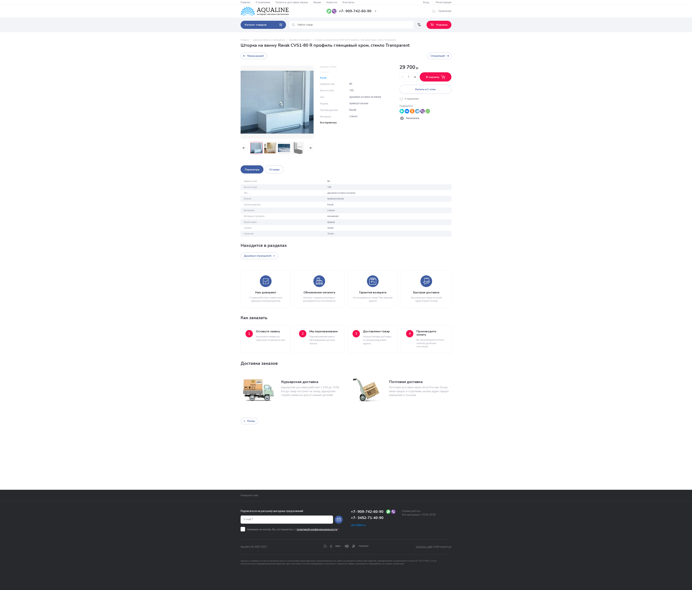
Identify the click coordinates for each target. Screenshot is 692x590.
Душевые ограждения (300, 40)
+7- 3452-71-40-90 (367, 517)
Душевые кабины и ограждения (269, 40)
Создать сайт (424, 546)
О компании (263, 2)
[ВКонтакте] (407, 111)
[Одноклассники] (412, 111)
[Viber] (422, 111)
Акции (317, 2)
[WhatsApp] (427, 111)
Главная (245, 2)
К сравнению (412, 98)
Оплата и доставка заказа (292, 2)
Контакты (348, 2)
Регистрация (443, 2)
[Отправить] (339, 520)
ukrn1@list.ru (358, 525)
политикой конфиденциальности (317, 529)
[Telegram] (417, 111)
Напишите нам (249, 495)
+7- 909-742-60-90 (355, 11)
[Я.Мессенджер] (402, 111)
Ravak (323, 77)
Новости (331, 2)
